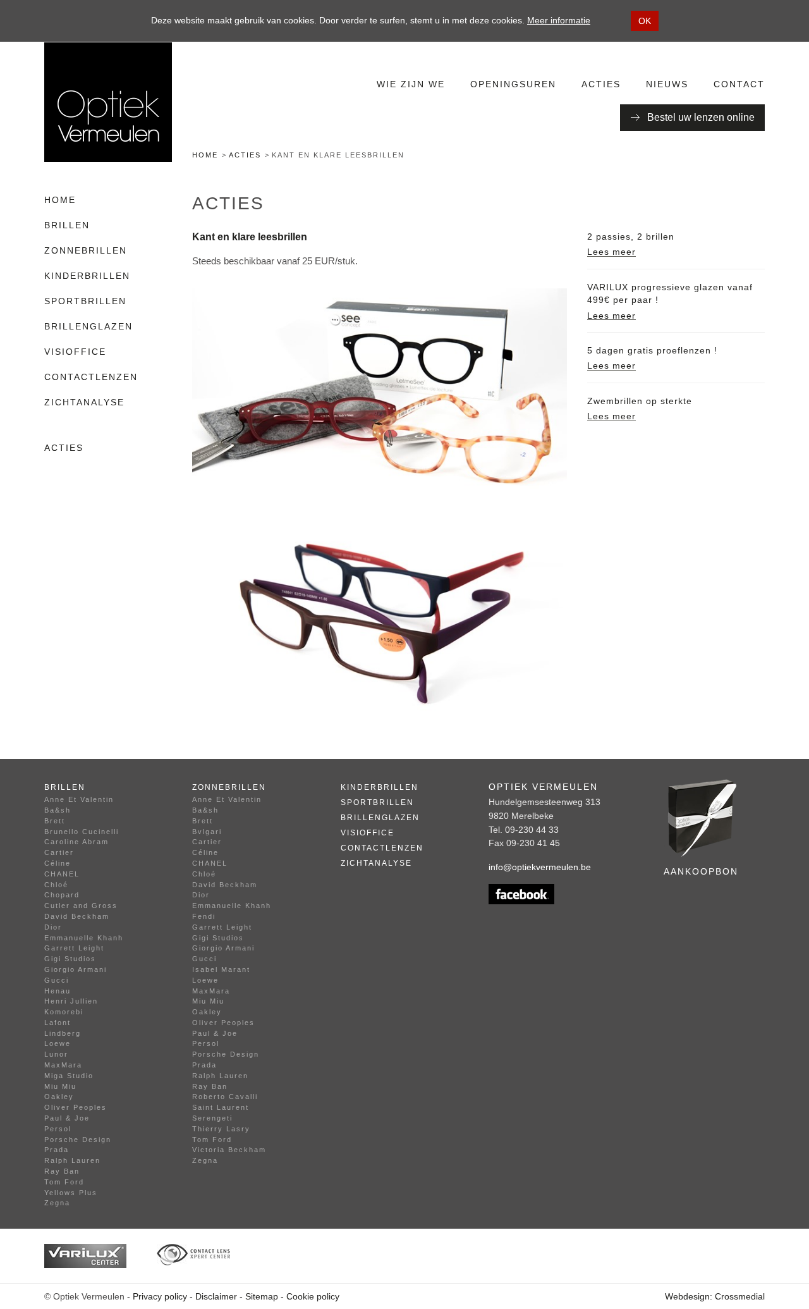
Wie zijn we (411, 84)
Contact (739, 84)
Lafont (57, 1022)
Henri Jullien (71, 1001)
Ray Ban (62, 1171)
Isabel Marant (221, 969)
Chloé (56, 884)
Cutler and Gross (81, 905)
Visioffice (75, 352)
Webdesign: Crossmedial (715, 1296)
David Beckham (76, 916)
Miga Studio (69, 1075)
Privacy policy (160, 1296)
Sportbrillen (85, 301)
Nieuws (667, 84)
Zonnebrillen (85, 250)
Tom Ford (64, 1182)
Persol (57, 1129)
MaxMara (63, 1065)
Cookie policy (312, 1296)
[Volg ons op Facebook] (552, 894)
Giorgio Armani (75, 969)
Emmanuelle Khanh (83, 938)
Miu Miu (60, 1086)
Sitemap (261, 1296)
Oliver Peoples (75, 1107)
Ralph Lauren (72, 1160)
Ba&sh (57, 810)
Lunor (56, 1054)
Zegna (57, 1203)
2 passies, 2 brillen (630, 236)
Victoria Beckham (229, 1149)
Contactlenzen (91, 377)
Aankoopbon (701, 871)
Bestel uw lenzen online (701, 117)
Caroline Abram (76, 841)
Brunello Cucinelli (81, 831)
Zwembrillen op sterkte (639, 401)
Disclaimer (216, 1296)
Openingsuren (513, 84)
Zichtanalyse (84, 402)
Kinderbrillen (87, 276)
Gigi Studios (70, 958)
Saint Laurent (220, 1107)
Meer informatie (558, 20)
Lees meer (611, 252)
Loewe (57, 1043)
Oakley (59, 1096)
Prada (56, 1149)
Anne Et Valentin (79, 799)
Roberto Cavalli (225, 1096)
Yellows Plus (70, 1192)
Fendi (204, 916)
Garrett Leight (74, 948)
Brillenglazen (88, 326)
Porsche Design (77, 1139)
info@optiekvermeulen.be (540, 867)
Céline (57, 863)
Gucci (56, 980)
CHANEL (62, 874)
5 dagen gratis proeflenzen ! (652, 350)
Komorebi (63, 1012)
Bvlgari (207, 831)
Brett (54, 821)
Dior (53, 927)
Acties (601, 84)
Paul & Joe (67, 1118)
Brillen (67, 225)
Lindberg (62, 1033)
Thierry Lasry (221, 1129)
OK (644, 21)
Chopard (62, 895)
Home (205, 155)
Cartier (59, 852)
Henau (57, 991)
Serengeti (212, 1118)
